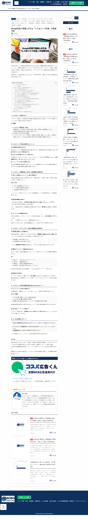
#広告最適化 (37, 23)
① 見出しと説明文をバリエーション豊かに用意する (27, 94)
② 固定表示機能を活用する (22, 95)
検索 (76, 18)
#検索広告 (13, 25)
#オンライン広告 (31, 18)
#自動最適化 (19, 25)
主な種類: (19, 86)
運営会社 (65, 4)
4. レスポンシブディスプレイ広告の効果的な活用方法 (27, 98)
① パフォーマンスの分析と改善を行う (24, 105)
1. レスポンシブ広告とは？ (21, 84)
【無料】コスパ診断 (76, 3)
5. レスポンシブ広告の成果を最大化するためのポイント (27, 104)
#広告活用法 (43, 23)
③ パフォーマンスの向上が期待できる (24, 91)
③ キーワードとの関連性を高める (23, 97)
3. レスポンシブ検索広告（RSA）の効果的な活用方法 (27, 93)
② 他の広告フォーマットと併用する (24, 107)
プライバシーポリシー (80, 501)
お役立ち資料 (64, 2)
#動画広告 (38, 20)
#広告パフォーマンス (15, 23)
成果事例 (42, 2)
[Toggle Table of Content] (54, 83)
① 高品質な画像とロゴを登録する (23, 100)
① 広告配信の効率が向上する (22, 88)
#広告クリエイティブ (50, 20)
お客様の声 (48, 2)
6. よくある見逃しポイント (21, 108)
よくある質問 (56, 2)
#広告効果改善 (31, 23)
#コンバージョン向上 (39, 18)
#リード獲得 (24, 20)
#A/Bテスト (19, 18)
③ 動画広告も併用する (21, 102)
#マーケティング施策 (48, 18)
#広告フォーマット (24, 23)
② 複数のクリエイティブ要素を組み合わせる (25, 101)
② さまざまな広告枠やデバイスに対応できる (25, 90)
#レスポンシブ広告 (31, 20)
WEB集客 (13, 18)
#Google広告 (24, 18)
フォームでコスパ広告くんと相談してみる (21, 378)
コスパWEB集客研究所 (56, 4)
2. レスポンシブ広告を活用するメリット (24, 87)
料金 (37, 2)
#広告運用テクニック (51, 23)
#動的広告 (43, 20)
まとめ (16, 110)
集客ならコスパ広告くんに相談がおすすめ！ (22, 111)
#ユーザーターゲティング (16, 20)
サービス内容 (31, 2)
